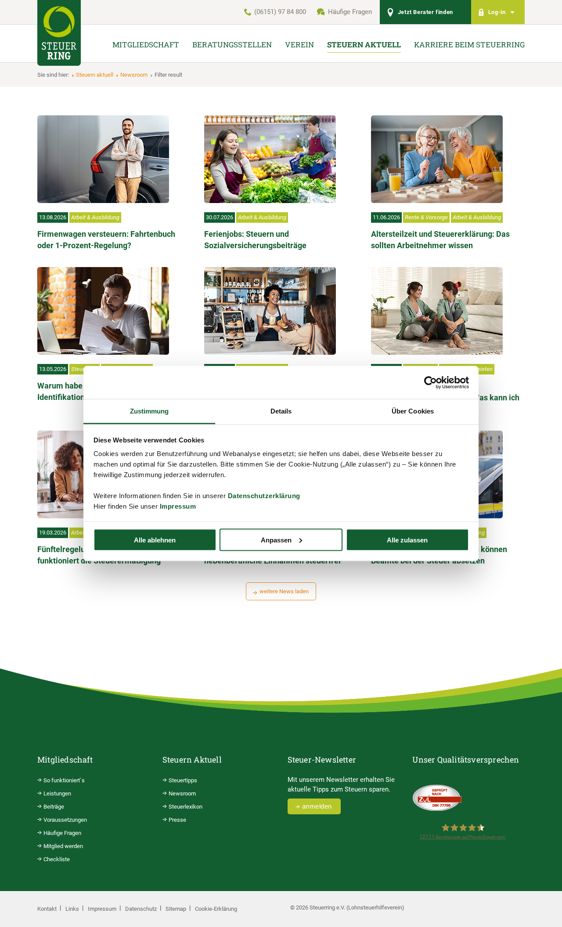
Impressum (178, 506)
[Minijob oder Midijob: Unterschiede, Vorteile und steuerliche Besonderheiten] (270, 311)
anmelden (317, 806)
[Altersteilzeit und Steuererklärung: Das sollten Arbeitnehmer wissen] (437, 159)
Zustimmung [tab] (149, 411)
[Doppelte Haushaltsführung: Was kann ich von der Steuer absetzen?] (437, 311)
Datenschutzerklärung (264, 495)
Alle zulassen (407, 539)
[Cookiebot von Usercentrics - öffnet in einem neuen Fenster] (430, 382)
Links (72, 909)
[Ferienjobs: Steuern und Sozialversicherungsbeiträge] (270, 159)
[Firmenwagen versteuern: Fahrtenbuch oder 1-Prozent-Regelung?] (103, 159)
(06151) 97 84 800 (280, 12)
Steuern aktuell (94, 74)
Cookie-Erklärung (216, 909)
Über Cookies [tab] (413, 411)
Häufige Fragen (350, 12)
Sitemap (176, 909)
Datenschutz (141, 909)
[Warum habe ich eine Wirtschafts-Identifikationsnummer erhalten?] (103, 311)
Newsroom (134, 74)
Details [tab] (281, 411)
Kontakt (47, 909)
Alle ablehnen (155, 539)
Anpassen (276, 539)
